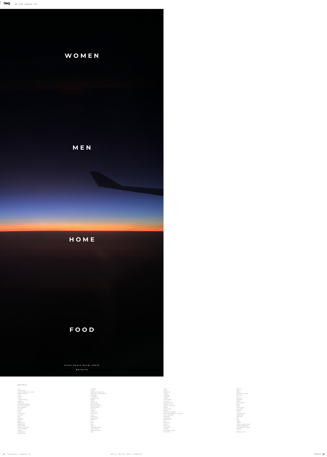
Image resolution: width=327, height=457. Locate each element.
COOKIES (128, 454)
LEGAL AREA (121, 454)
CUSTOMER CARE (137, 454)
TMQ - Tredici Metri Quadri (6, 3)
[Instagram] (323, 454)
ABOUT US (113, 454)
